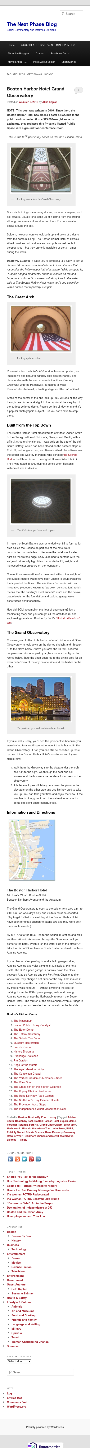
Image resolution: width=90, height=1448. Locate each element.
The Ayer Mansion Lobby (29, 1069)
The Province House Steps (30, 1104)
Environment (15, 1276)
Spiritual (17, 1333)
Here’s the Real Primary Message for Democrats (38, 1190)
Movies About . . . (17, 61)
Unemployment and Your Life (26, 1216)
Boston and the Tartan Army (25, 1212)
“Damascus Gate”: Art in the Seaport (30, 1203)
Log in (11, 1393)
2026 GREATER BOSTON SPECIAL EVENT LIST (49, 45)
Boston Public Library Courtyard (33, 1025)
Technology (19, 1249)
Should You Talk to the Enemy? (27, 1177)
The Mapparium (23, 1020)
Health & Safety (17, 1298)
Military (16, 1328)
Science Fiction (22, 1267)
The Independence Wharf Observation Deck (40, 1109)
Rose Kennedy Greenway (60, 1132)
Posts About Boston (44, 61)
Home (11, 45)
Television (18, 1271)
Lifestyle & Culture (19, 1302)
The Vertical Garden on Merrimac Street (38, 1078)
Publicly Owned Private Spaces (25, 1132)
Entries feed (14, 1398)
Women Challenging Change (30, 1342)
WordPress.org (16, 1406)
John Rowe (58, 1128)
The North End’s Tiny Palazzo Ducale (36, 1100)
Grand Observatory (51, 1124)
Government (15, 1280)
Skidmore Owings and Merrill (42, 1136)
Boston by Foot (24, 1121)
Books (16, 1258)
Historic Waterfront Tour (36, 1128)
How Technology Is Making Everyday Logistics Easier (41, 1181)
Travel (15, 1337)
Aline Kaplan (49, 102)
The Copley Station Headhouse (32, 1091)
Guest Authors (16, 1284)
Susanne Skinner (23, 1293)
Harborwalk (14, 1128)
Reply (22, 1139)
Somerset (13, 1346)
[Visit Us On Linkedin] (38, 1161)
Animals (17, 1306)
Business (13, 1245)
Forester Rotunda (17, 1124)
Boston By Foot (37, 1117)
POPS (69, 1128)
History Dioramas (24, 1051)
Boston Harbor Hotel (46, 1121)
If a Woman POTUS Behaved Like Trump (33, 1199)
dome (72, 1121)
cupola (64, 1121)
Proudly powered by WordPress (45, 1427)
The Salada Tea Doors (27, 1038)
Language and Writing (26, 1324)
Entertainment (16, 1254)
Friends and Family (24, 1320)
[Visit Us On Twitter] (24, 1161)
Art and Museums (23, 1311)
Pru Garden (20, 1060)
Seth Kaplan (19, 1289)
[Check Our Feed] (17, 1161)
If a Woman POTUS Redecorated (28, 1194)
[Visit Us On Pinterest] (31, 1161)
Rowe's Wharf (15, 1136)
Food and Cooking (24, 1315)
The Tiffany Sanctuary (27, 1034)
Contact (40, 53)
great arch (70, 1124)
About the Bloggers (19, 53)
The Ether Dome (23, 1029)
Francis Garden (23, 1047)
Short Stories (69, 61)
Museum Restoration (26, 1043)
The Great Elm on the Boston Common (37, 1087)
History (52, 1117)
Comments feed (17, 1402)
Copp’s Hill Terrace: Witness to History (32, 1186)
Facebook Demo (60, 53)
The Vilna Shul (22, 1082)
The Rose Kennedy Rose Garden (34, 1096)
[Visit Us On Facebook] (10, 1161)
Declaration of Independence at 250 (29, 1207)
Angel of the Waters (25, 1065)
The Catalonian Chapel (27, 1073)
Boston (22, 1117)
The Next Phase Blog (32, 24)
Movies (16, 1262)
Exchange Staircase (26, 1056)
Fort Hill (33, 1124)
